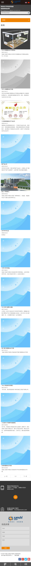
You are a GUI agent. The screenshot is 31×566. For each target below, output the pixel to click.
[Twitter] (26, 559)
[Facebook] (20, 559)
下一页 (25, 476)
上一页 (5, 476)
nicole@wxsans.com (6, 10)
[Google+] (23, 559)
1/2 (15, 476)
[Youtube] (29, 559)
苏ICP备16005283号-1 (6, 555)
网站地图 (17, 555)
